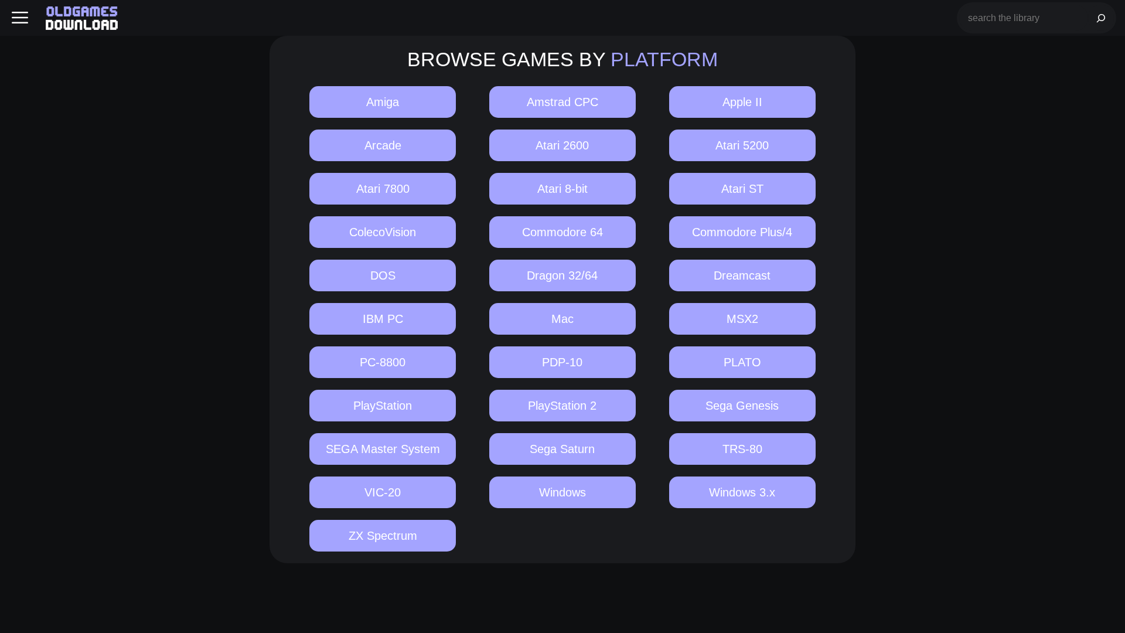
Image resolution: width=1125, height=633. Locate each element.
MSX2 (742, 318)
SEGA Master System (383, 449)
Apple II (742, 102)
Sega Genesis (742, 405)
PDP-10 (562, 362)
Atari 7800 (383, 188)
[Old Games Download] (82, 18)
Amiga (382, 102)
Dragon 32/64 (562, 275)
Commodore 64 (562, 232)
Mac (562, 318)
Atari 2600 (562, 145)
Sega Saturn (562, 449)
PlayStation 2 (562, 405)
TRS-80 (742, 449)
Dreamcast (742, 275)
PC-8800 (382, 362)
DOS (383, 275)
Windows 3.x (742, 492)
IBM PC (383, 318)
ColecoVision (382, 232)
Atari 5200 (742, 145)
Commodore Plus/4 (742, 232)
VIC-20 (382, 492)
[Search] (1101, 18)
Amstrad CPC (562, 102)
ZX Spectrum (383, 535)
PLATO (742, 362)
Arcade (382, 145)
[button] (20, 18)
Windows (562, 492)
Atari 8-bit (562, 188)
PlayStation (382, 405)
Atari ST (742, 188)
